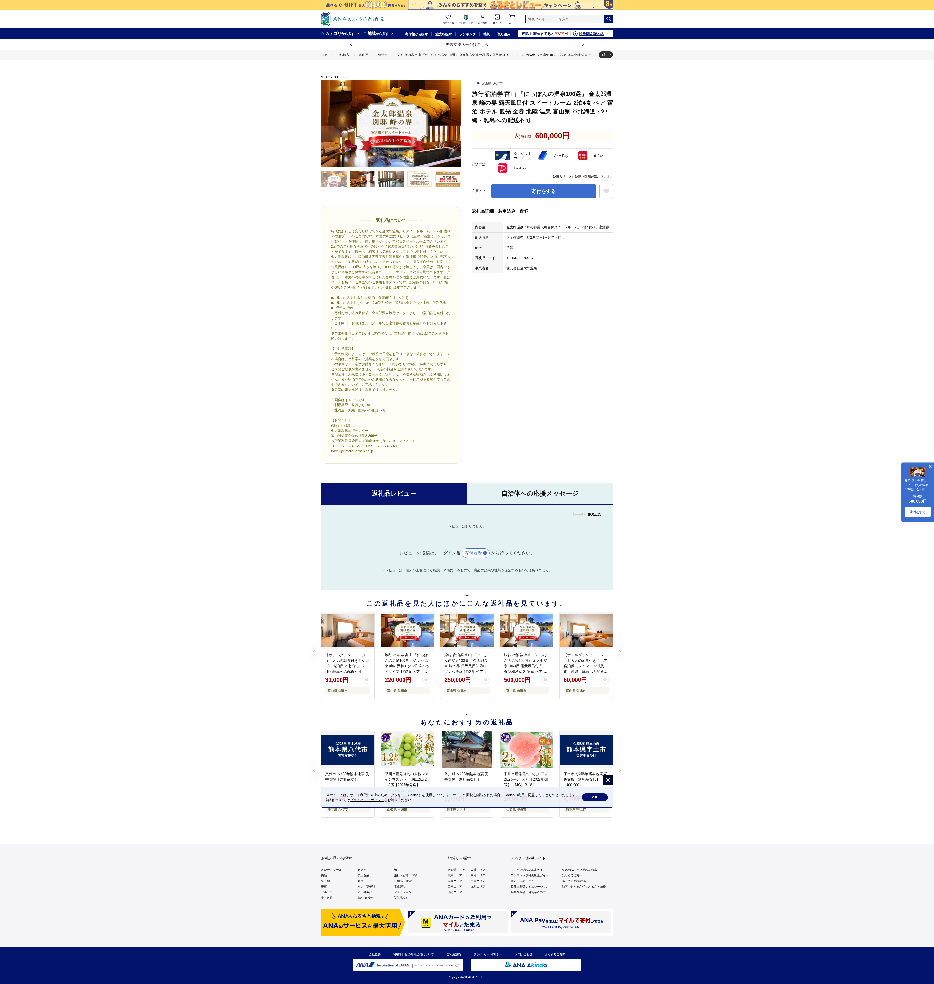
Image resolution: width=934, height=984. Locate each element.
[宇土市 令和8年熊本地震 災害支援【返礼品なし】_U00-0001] (586, 749)
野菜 (324, 886)
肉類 (324, 875)
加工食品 (363, 875)
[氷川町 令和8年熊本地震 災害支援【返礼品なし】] (467, 749)
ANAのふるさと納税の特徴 (579, 870)
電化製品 (400, 886)
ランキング (467, 34)
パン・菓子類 (366, 886)
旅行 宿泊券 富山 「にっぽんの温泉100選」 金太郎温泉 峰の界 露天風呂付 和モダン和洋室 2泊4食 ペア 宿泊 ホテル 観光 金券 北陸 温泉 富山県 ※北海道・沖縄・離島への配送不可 (526, 671)
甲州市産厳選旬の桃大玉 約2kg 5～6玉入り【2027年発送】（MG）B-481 (526, 779)
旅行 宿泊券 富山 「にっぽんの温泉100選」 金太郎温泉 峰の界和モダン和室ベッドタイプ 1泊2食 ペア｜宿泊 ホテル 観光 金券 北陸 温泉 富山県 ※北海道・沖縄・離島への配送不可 (407, 671)
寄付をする (543, 191)
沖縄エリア (455, 892)
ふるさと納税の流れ (575, 881)
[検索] (608, 19)
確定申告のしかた (522, 881)
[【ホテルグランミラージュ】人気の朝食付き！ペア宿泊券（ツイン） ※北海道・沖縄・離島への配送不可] (586, 630)
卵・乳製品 (365, 892)
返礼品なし (401, 898)
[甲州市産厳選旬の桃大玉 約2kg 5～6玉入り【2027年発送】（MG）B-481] (526, 749)
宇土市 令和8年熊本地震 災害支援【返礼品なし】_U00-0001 (586, 779)
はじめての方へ (572, 875)
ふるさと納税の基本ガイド (528, 870)
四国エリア (455, 886)
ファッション (403, 892)
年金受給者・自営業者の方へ (530, 892)
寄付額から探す (416, 34)
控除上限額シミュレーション (530, 886)
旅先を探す (443, 34)
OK (595, 797)
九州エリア (478, 886)
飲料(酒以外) (366, 898)
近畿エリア (455, 881)
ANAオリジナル (331, 870)
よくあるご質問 (555, 954)
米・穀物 (327, 898)
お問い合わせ (523, 954)
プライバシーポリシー (488, 954)
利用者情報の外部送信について (413, 954)
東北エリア (478, 870)
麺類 (360, 881)
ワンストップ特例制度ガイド (530, 875)
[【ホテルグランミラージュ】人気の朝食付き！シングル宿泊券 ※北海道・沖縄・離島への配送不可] (347, 630)
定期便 (362, 870)
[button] (351, 44)
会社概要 (375, 954)
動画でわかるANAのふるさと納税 (584, 886)
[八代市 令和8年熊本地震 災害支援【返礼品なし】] (347, 749)
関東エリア (455, 875)
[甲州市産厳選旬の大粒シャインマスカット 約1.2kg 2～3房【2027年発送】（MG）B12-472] (407, 749)
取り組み (504, 34)
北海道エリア (456, 870)
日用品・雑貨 (403, 881)
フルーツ (327, 892)
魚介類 (325, 881)
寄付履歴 (473, 553)
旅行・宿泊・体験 (405, 875)
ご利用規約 (453, 954)
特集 (486, 34)
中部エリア (478, 875)
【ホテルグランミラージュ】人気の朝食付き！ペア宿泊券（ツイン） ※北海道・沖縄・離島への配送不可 (585, 666)
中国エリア (478, 881)
